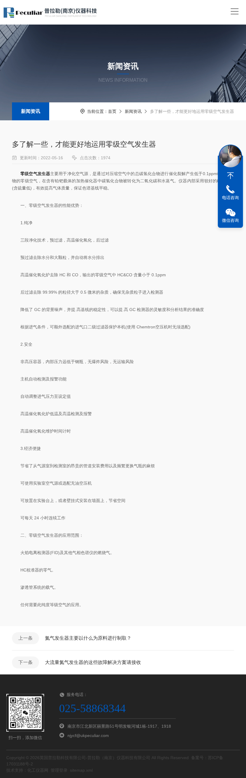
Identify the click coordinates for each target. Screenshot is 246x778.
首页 (112, 111)
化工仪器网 (37, 770)
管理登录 (59, 770)
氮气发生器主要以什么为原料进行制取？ (88, 638)
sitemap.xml (81, 770)
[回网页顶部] (230, 176)
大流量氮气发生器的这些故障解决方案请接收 (93, 662)
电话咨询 (230, 197)
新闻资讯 (30, 111)
